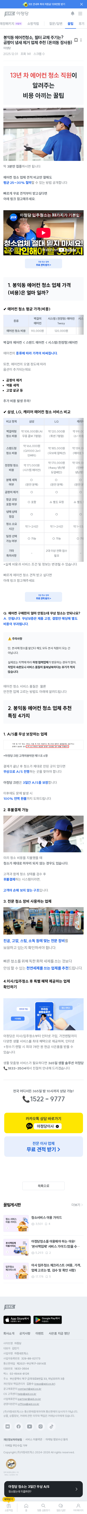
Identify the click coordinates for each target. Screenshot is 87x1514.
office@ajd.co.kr (28, 1404)
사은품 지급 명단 (59, 1333)
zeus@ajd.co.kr (44, 1383)
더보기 (76, 1205)
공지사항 (24, 1333)
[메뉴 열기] (80, 13)
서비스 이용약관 (33, 1439)
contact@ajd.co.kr (29, 1388)
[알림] (72, 13)
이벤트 (39, 1333)
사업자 (18, 23)
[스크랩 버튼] (24, 1219)
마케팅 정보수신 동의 (57, 1439)
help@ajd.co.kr (27, 1393)
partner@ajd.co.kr (29, 1399)
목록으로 (43, 1186)
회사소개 (8, 1333)
